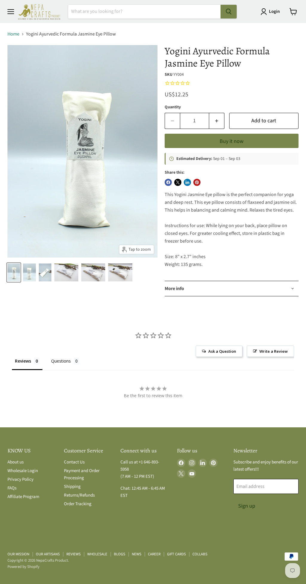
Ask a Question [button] (222, 351)
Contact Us (74, 462)
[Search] (229, 12)
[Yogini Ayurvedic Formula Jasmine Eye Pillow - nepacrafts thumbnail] (66, 272)
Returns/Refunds (79, 495)
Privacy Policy (20, 479)
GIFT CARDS (176, 554)
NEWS (136, 554)
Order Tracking (77, 504)
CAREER (154, 554)
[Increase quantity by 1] (216, 121)
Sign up (246, 506)
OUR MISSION (18, 554)
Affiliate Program (23, 497)
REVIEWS (73, 554)
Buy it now (232, 141)
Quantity (173, 107)
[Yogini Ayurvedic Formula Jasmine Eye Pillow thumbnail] (14, 272)
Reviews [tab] (23, 361)
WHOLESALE (97, 554)
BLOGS (119, 554)
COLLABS (199, 554)
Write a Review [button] (273, 351)
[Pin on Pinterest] (197, 182)
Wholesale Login (22, 471)
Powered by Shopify (23, 566)
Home (13, 34)
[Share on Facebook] (168, 182)
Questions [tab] (61, 361)
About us (15, 462)
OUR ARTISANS (48, 554)
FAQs (11, 488)
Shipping (72, 486)
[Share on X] (177, 182)
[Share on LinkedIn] (187, 182)
